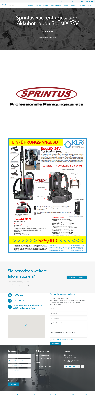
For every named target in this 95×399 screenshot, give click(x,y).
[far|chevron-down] (47, 41)
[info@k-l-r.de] (10, 295)
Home (52, 394)
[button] (26, 325)
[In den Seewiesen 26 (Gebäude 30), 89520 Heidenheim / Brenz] (10, 307)
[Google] (82, 1)
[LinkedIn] (92, 1)
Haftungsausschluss (77, 394)
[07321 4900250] (10, 301)
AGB (86, 394)
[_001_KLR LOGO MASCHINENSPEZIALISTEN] (4, 5)
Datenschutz (66, 394)
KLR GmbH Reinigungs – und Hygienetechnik (24, 394)
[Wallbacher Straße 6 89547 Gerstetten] (65, 361)
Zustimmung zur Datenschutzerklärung (62, 339)
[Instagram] (87, 1)
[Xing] (89, 1)
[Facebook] (84, 1)
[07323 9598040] (65, 358)
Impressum (58, 394)
